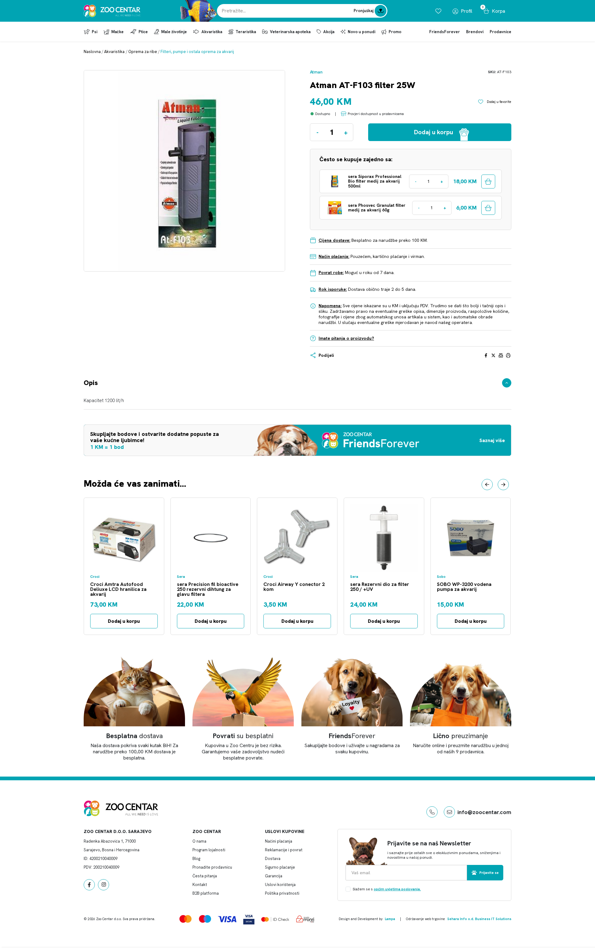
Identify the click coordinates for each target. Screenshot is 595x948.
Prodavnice (500, 31)
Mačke (117, 31)
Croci (94, 577)
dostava (134, 735)
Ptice (143, 31)
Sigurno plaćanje (280, 867)
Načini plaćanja (278, 841)
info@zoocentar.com (484, 812)
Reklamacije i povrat (283, 850)
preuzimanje (460, 735)
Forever (352, 735)
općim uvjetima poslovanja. (397, 889)
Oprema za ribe (142, 51)
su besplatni (243, 735)
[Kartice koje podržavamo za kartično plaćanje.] (185, 919)
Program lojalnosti (208, 850)
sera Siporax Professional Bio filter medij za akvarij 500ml (374, 181)
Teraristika (246, 31)
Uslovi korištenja (280, 884)
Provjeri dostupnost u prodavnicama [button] (376, 114)
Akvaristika (211, 31)
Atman (316, 72)
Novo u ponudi (361, 31)
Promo (395, 31)
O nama (199, 841)
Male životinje (174, 31)
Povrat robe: (331, 272)
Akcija (328, 31)
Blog (196, 858)
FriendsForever (444, 31)
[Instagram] (103, 884)
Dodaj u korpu (124, 621)
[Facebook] (89, 884)
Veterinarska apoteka (290, 31)
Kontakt (199, 884)
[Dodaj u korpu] (488, 181)
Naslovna (92, 51)
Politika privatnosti (282, 893)
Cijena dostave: (334, 240)
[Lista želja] (438, 11)
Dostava (272, 858)
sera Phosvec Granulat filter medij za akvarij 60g (376, 208)
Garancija (273, 876)
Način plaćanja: (334, 256)
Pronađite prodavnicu (212, 867)
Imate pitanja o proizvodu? (346, 338)
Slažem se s (387, 889)
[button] (487, 484)
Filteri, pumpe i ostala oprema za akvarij (197, 51)
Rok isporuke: (333, 289)
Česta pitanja (204, 876)
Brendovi (474, 31)
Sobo (441, 577)
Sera (181, 577)
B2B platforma (205, 893)
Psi (94, 31)
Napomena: (330, 305)
